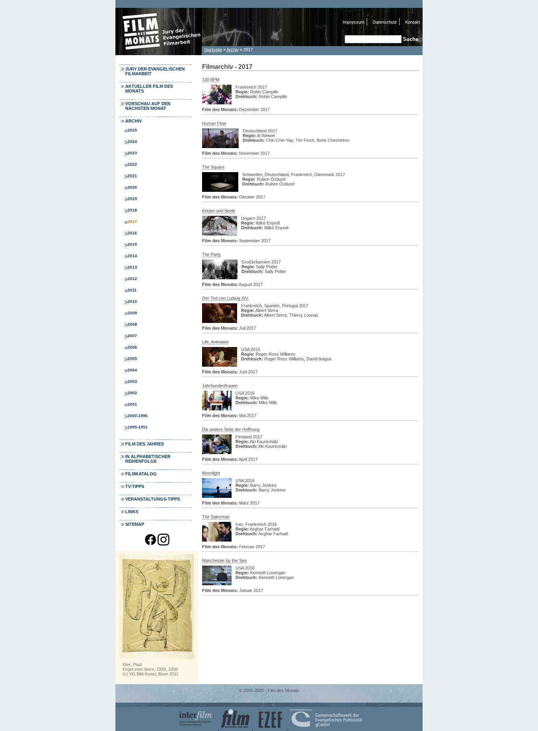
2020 (132, 187)
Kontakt (412, 22)
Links (131, 511)
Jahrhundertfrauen (219, 385)
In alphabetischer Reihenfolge (148, 459)
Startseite (213, 49)
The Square (213, 167)
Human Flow (214, 123)
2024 (132, 141)
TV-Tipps (134, 486)
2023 (132, 153)
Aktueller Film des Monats (149, 88)
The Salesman (216, 516)
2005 (132, 358)
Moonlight (211, 473)
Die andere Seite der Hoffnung (231, 429)
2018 (132, 210)
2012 (132, 278)
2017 (132, 221)
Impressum (353, 22)
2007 (132, 336)
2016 (132, 233)
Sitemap (134, 524)
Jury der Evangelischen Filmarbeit (155, 71)
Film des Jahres (144, 444)
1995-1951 (138, 427)
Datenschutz (385, 22)
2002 (132, 393)
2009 (132, 313)
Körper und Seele (218, 210)
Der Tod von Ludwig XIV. (225, 298)
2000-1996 (138, 416)
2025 (132, 130)
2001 (132, 404)
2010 (132, 301)
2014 (132, 256)
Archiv (232, 49)
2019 (132, 199)
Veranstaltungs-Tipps (152, 499)
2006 (132, 347)
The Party (211, 254)
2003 (132, 381)
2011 (132, 290)
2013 (132, 267)
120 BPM (210, 79)
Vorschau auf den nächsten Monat (148, 106)
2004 (132, 370)
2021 (132, 176)
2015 (132, 244)
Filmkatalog (141, 473)
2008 (132, 324)
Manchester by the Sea (224, 560)
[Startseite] (158, 53)
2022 (132, 164)
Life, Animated (215, 342)
